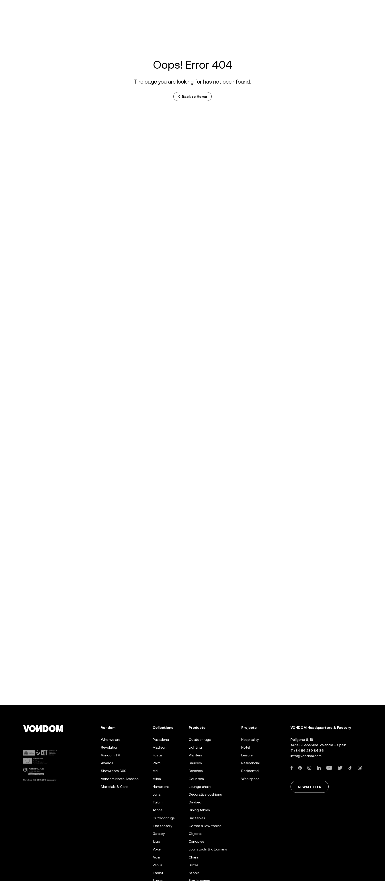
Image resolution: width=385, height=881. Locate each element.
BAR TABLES (197, 818)
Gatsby (159, 834)
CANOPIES (196, 841)
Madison (159, 747)
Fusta (157, 755)
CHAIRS (194, 857)
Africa (157, 810)
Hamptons (161, 787)
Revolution (109, 747)
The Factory (162, 826)
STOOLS (194, 873)
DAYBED (195, 802)
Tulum (157, 802)
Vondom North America (120, 779)
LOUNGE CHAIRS (200, 787)
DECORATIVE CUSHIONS (205, 794)
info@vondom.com (306, 756)
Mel (155, 771)
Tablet (158, 873)
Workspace (250, 779)
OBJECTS (195, 834)
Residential (250, 771)
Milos (157, 779)
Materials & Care (114, 787)
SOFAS (194, 865)
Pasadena (161, 739)
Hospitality (250, 739)
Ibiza (156, 841)
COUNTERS (196, 779)
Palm (156, 763)
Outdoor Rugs (164, 818)
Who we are (110, 739)
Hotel (245, 747)
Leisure (247, 755)
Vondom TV (110, 755)
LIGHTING (195, 747)
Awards (107, 763)
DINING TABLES (199, 810)
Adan (157, 857)
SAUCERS (195, 763)
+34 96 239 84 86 (308, 750)
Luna (156, 794)
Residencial (250, 763)
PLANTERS (195, 755)
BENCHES (196, 771)
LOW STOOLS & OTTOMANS (208, 849)
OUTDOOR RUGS (200, 739)
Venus (157, 865)
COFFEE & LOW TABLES (205, 826)
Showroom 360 (113, 771)
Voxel (157, 849)
